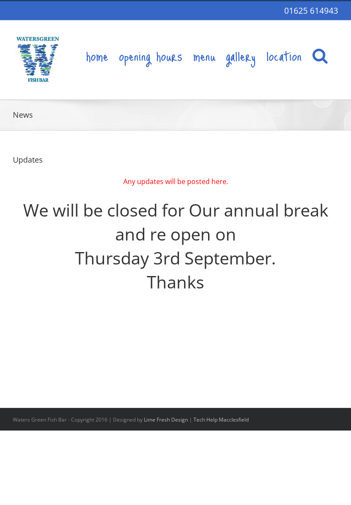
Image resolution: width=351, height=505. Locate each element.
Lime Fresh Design (166, 419)
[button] (319, 55)
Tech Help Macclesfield (221, 419)
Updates (28, 159)
